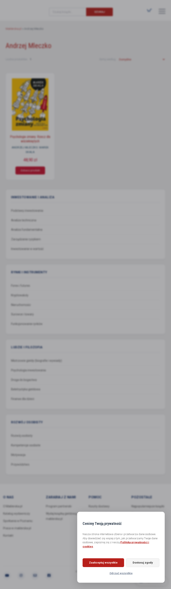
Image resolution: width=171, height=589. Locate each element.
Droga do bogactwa (24, 380)
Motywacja (18, 455)
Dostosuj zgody (143, 562)
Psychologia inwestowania (28, 370)
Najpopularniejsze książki (147, 506)
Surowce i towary (22, 314)
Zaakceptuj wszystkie (103, 562)
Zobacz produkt (30, 170)
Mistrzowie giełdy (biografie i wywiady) (36, 360)
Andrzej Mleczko (25, 147)
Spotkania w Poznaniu (18, 521)
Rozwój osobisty (22, 435)
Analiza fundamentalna (26, 229)
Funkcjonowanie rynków (27, 324)
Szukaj (99, 11)
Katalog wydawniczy (16, 513)
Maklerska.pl (21, 9)
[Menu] (162, 11)
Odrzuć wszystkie (121, 573)
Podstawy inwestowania (27, 210)
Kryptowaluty (19, 295)
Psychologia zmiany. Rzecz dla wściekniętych (30, 139)
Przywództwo (20, 464)
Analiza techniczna (23, 220)
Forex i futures (20, 285)
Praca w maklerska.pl (17, 528)
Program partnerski (59, 506)
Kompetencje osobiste (25, 445)
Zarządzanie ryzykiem (26, 239)
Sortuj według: (108, 59)
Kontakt (8, 535)
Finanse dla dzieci (22, 399)
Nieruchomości (21, 305)
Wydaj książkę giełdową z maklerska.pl (62, 516)
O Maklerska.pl (12, 506)
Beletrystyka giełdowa (25, 389)
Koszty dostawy (99, 506)
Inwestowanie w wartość (27, 249)
